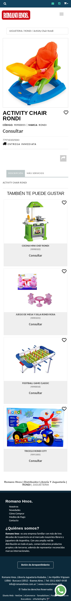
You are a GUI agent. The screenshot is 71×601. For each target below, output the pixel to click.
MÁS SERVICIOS (35, 173)
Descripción (15, 173)
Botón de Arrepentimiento (35, 565)
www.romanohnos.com (50, 584)
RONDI (27, 31)
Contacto (13, 520)
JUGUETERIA (15, 31)
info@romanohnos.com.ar (22, 584)
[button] (53, 3)
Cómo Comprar (16, 513)
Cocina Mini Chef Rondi (35, 246)
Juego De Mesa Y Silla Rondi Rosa (35, 314)
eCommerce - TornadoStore (36, 596)
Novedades (14, 510)
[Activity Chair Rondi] (35, 72)
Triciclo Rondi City (35, 451)
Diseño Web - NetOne (12, 596)
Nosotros (13, 506)
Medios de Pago (17, 517)
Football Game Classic (35, 383)
